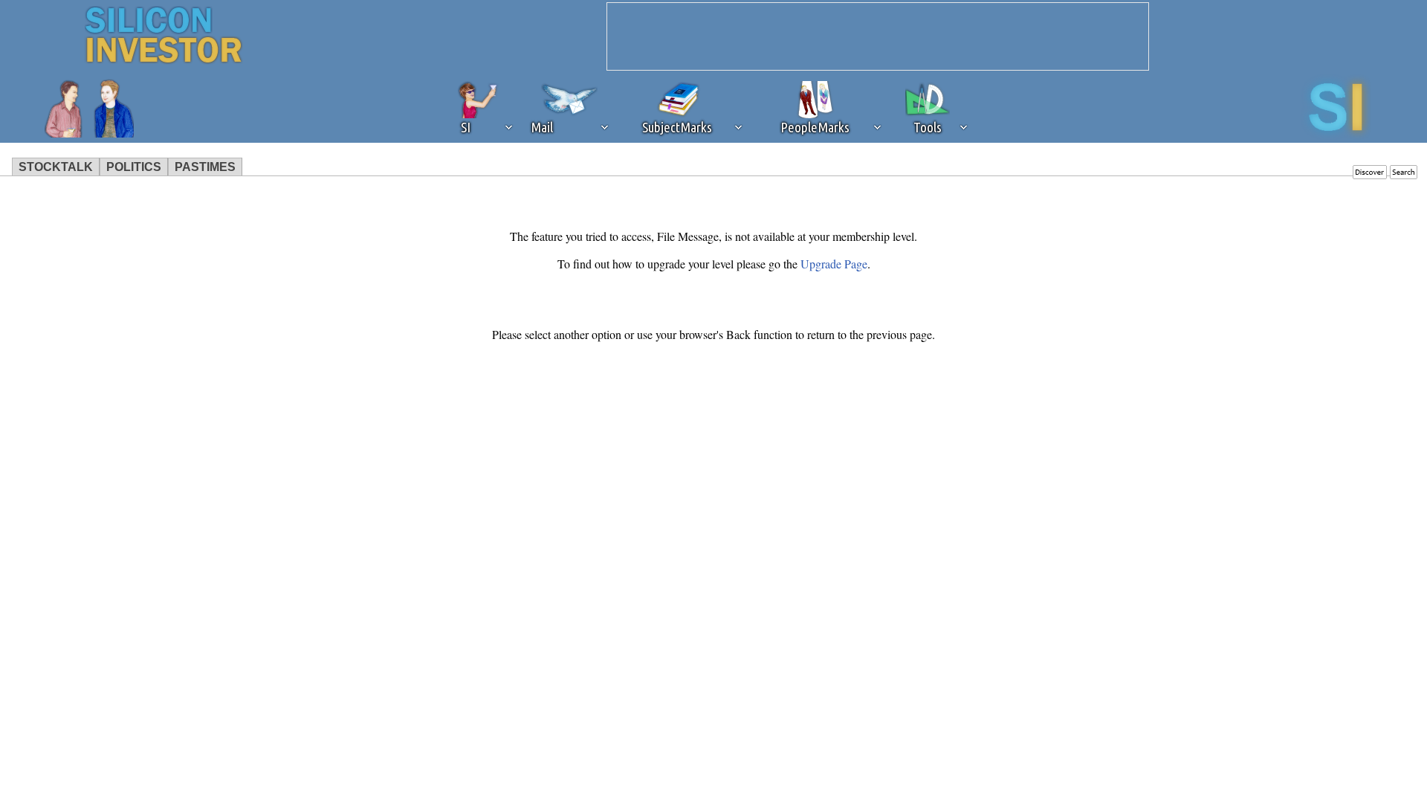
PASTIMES (205, 167)
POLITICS (133, 167)
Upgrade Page (833, 263)
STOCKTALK (56, 167)
